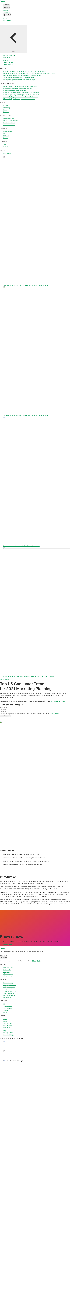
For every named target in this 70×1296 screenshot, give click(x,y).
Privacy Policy (54, 714)
